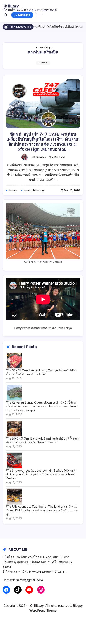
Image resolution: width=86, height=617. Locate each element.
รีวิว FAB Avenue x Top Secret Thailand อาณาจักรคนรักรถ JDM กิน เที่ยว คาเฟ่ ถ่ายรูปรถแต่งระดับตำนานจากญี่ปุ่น (42, 510)
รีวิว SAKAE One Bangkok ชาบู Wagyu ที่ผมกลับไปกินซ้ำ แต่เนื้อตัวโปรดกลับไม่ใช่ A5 (41, 372)
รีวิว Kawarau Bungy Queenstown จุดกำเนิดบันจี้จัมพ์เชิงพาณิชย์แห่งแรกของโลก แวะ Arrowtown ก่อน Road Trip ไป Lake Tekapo (42, 406)
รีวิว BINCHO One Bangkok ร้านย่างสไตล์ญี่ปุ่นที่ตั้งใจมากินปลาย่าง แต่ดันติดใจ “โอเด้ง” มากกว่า (42, 440)
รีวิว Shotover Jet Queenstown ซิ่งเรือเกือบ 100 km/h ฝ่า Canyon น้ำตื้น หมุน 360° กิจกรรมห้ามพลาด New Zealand (41, 474)
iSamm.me (39, 156)
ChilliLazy (11, 6)
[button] (5, 15)
